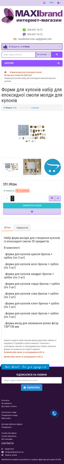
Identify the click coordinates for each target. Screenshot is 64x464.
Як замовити (6, 403)
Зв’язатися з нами (8, 412)
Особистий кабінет (9, 433)
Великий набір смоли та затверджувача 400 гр (24, 352)
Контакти (5, 400)
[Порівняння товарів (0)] (44, 2)
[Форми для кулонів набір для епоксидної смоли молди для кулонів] (32, 133)
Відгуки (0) (23, 228)
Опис (9, 227)
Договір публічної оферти (11, 424)
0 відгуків (35, 108)
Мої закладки (7, 439)
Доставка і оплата (9, 406)
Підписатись (33, 387)
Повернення (6, 427)
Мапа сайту (6, 418)
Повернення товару (9, 415)
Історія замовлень (8, 436)
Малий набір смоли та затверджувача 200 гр (23, 356)
